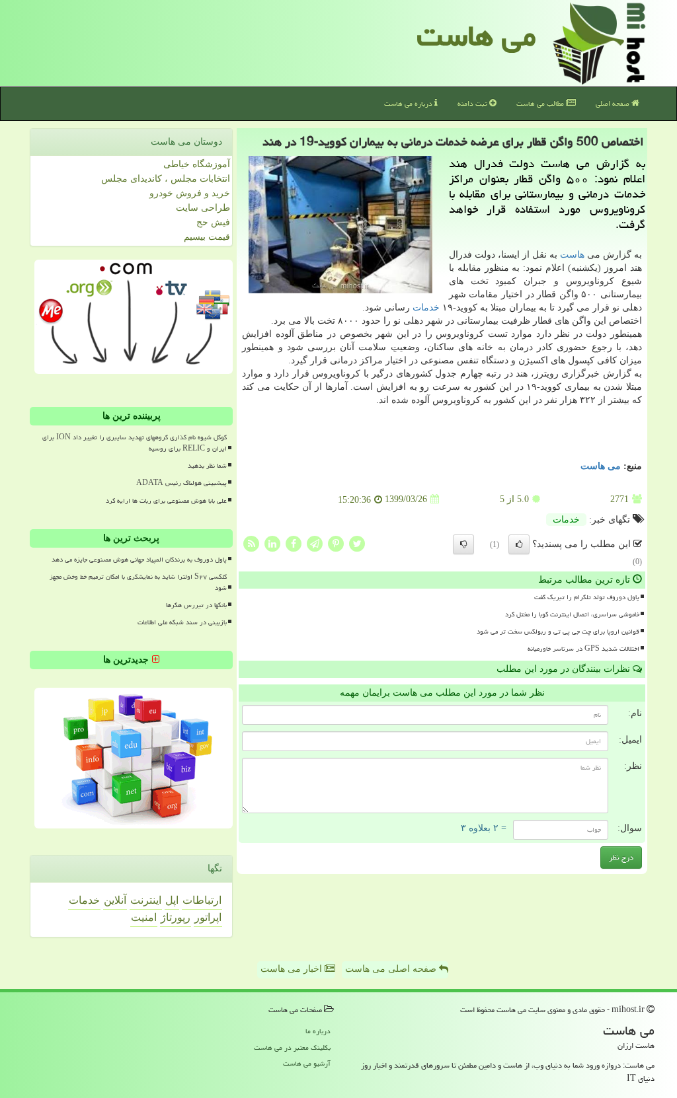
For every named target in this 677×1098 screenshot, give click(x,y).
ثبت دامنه (473, 103)
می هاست (476, 35)
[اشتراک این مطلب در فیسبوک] (293, 543)
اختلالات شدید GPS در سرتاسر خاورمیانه (583, 648)
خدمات (426, 307)
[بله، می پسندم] (519, 544)
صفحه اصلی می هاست (392, 969)
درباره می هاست (409, 103)
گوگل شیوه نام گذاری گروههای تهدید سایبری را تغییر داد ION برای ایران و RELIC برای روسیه (134, 443)
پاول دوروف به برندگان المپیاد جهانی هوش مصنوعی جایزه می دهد (139, 559)
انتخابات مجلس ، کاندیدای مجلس (165, 179)
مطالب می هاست (541, 103)
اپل (172, 900)
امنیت (144, 917)
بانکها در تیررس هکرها (196, 605)
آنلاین (115, 900)
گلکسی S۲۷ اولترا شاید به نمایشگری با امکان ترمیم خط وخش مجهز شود (138, 582)
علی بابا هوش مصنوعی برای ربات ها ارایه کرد (166, 500)
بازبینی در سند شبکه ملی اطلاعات (182, 622)
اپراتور (207, 917)
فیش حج (213, 222)
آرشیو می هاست (307, 1063)
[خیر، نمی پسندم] (463, 544)
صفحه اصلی (613, 103)
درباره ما (318, 1031)
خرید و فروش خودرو (189, 193)
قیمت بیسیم (207, 237)
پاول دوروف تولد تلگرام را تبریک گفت (586, 597)
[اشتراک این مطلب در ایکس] (357, 543)
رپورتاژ (175, 917)
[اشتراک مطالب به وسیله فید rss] (251, 543)
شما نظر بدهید (207, 465)
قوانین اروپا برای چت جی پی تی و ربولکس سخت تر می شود (558, 631)
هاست (572, 255)
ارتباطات (201, 900)
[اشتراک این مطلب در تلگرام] (314, 543)
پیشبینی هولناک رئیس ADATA (181, 483)
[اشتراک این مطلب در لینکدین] (272, 543)
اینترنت (145, 900)
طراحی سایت (203, 208)
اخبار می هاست (292, 969)
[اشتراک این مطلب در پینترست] (336, 543)
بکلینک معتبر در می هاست (292, 1047)
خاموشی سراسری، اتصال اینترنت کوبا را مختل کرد (572, 614)
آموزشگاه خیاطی (196, 164)
